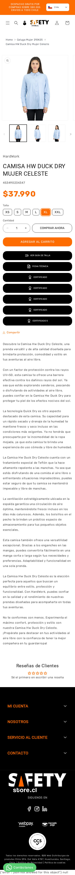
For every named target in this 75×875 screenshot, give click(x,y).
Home (9, 39)
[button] (7, 23)
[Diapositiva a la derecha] (71, 134)
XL (46, 212)
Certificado (40, 277)
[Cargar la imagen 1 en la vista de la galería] (18, 133)
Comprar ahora (52, 228)
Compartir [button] (13, 332)
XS (7, 212)
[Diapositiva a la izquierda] (4, 134)
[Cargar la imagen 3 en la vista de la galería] (56, 133)
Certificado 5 (40, 321)
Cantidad (8, 220)
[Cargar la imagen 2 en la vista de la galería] (37, 133)
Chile (56, 7)
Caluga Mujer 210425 (30, 39)
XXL (58, 212)
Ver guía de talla (40, 255)
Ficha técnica (40, 266)
